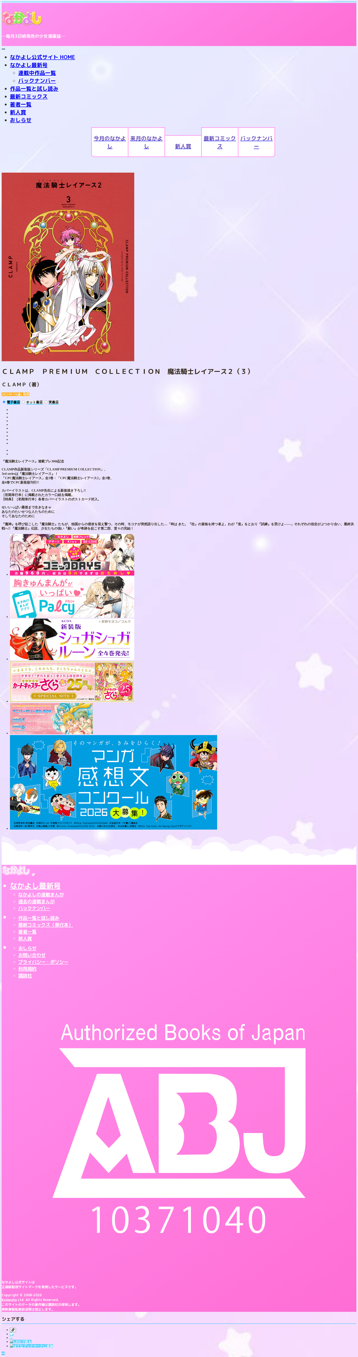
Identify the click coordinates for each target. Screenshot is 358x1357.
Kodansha (9, 1300)
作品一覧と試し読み (34, 88)
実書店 (54, 402)
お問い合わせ (32, 955)
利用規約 (27, 969)
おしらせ (20, 120)
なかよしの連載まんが (41, 894)
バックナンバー (37, 80)
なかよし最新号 (29, 65)
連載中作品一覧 (37, 72)
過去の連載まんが (36, 901)
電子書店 (13, 402)
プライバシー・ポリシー (43, 962)
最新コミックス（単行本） (45, 925)
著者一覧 (20, 104)
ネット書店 (34, 402)
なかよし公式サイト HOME (42, 57)
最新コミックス (29, 96)
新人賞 (18, 112)
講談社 (25, 975)
